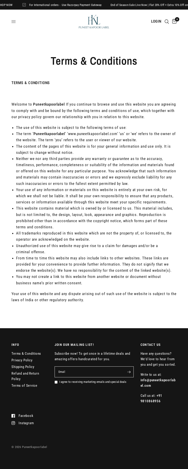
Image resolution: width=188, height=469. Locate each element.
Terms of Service (24, 386)
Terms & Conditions (26, 354)
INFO (15, 344)
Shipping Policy (22, 367)
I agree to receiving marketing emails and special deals (92, 382)
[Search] (167, 22)
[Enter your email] (129, 371)
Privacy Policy (22, 360)
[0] (174, 22)
